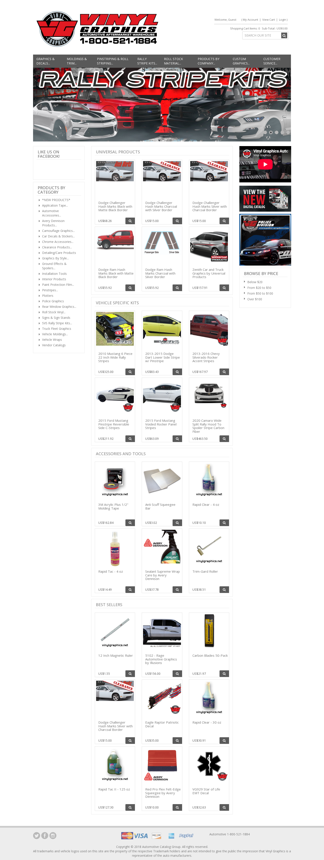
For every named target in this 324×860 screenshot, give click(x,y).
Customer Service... (271, 61)
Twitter (36, 835)
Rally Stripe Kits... (147, 61)
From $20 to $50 (259, 288)
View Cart (269, 20)
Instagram (52, 835)
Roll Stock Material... (173, 61)
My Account (250, 20)
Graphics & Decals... (45, 61)
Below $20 (255, 282)
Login (282, 20)
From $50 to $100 (260, 293)
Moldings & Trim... (77, 61)
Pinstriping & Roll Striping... (112, 61)
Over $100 (254, 299)
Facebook (44, 835)
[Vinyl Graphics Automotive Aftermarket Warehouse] (97, 29)
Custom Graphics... (241, 61)
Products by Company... (208, 61)
